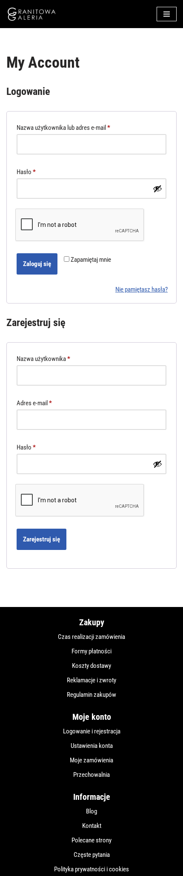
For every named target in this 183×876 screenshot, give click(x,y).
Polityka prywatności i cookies (91, 869)
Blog (91, 811)
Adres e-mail (34, 403)
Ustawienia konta (92, 746)
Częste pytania (92, 855)
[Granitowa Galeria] (31, 14)
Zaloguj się (37, 264)
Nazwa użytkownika (43, 359)
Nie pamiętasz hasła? (141, 289)
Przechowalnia (91, 775)
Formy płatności (91, 651)
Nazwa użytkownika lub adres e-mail (63, 127)
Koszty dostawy (91, 666)
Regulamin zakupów (91, 695)
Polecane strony (91, 840)
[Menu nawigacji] (167, 14)
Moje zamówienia (91, 760)
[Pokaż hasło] (157, 188)
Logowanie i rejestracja (91, 731)
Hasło (26, 172)
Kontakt (91, 826)
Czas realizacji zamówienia (91, 637)
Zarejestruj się (41, 539)
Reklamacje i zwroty (91, 680)
